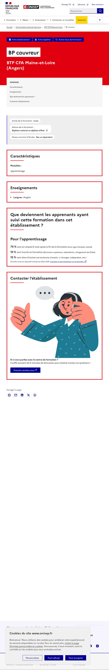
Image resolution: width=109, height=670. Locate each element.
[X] (28, 395)
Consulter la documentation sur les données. (67, 261)
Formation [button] (11, 20)
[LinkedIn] (22, 395)
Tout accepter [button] (75, 657)
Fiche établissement (21, 39)
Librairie (82, 4)
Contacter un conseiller (63, 20)
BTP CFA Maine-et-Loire (53, 27)
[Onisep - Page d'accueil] (31, 7)
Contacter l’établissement (20, 101)
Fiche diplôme (44, 39)
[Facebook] (34, 395)
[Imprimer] (9, 395)
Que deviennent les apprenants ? (22, 96)
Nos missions (97, 4)
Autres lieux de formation (70, 39)
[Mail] (15, 395)
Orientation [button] (40, 20)
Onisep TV (67, 4)
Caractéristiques (16, 87)
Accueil (9, 27)
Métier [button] (25, 20)
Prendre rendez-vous (24, 370)
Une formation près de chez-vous (28, 27)
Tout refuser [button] (54, 657)
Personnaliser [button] (32, 657)
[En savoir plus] (47, 130)
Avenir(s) (82, 20)
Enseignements (15, 92)
